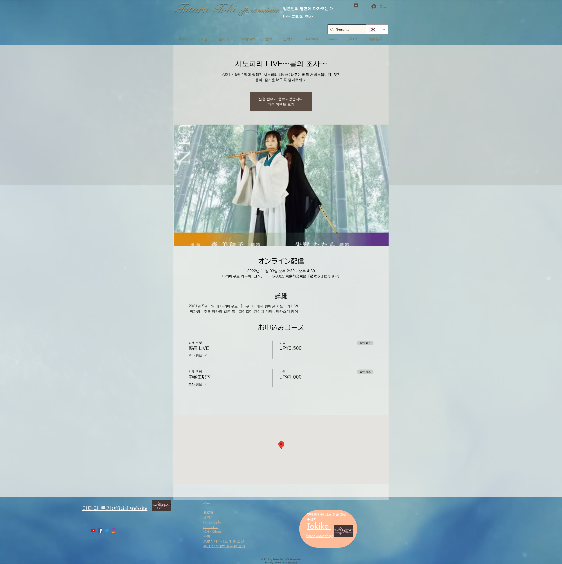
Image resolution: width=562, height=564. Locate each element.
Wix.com (292, 562)
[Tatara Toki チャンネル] (93, 530)
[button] (356, 4)
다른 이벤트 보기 (281, 104)
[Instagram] (114, 530)
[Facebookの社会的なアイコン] (100, 530)
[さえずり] (107, 530)
